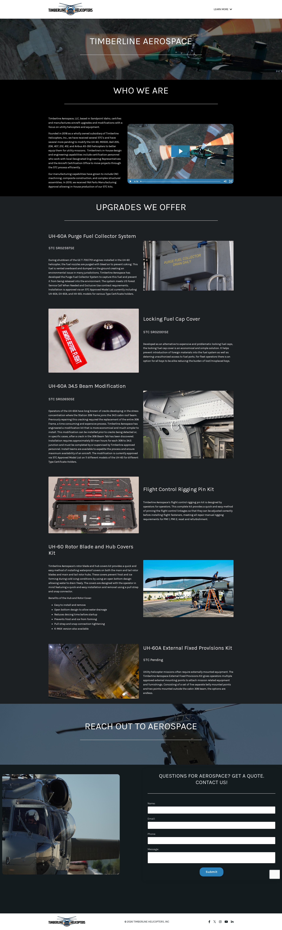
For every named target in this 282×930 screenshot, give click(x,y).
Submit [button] (211, 872)
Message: (153, 849)
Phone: (152, 834)
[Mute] (225, 181)
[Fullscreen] (231, 181)
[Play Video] (130, 181)
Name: (151, 803)
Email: (151, 818)
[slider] (180, 181)
